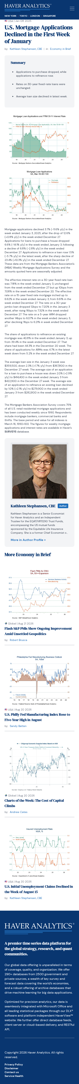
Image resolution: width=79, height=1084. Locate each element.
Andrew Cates (18, 812)
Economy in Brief (60, 49)
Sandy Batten (18, 726)
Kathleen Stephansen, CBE (26, 49)
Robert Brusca (18, 640)
